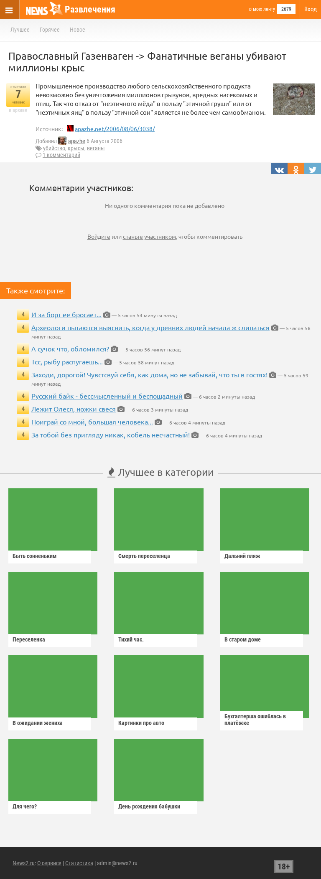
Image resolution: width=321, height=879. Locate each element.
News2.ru (24, 863)
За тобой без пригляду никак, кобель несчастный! (110, 434)
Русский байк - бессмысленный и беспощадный (107, 396)
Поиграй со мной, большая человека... (92, 421)
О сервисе (49, 863)
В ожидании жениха (38, 723)
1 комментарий (61, 155)
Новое (77, 29)
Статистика (79, 863)
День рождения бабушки (149, 806)
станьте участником (149, 236)
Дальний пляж (242, 556)
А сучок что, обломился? (70, 348)
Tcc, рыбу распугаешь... (67, 361)
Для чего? (25, 806)
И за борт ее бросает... (66, 314)
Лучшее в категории (164, 472)
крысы (76, 148)
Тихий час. (131, 639)
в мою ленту (262, 9)
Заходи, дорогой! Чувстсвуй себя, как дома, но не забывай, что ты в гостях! (149, 374)
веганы (96, 148)
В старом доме (242, 639)
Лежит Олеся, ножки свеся (73, 408)
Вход (310, 9)
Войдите (98, 236)
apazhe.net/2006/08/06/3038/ (115, 128)
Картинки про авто (141, 723)
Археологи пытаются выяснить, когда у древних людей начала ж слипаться (150, 327)
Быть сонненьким (34, 556)
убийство (54, 148)
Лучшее (20, 29)
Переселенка (29, 639)
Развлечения (90, 9)
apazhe (76, 141)
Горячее (50, 29)
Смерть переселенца (144, 556)
